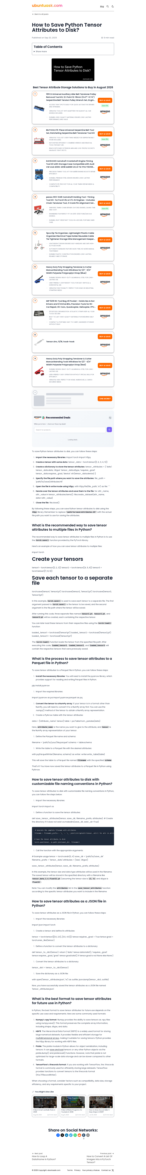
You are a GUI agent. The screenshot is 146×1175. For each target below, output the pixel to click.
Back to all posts (41, 14)
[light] (112, 6)
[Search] (107, 6)
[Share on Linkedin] (66, 1135)
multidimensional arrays (47, 1038)
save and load (56, 1049)
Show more (41, 51)
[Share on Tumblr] (83, 1135)
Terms (70, 1170)
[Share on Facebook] (58, 1135)
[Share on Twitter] (62, 1135)
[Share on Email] (88, 1135)
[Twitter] (112, 1170)
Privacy (77, 1170)
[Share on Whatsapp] (75, 1135)
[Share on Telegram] (71, 1135)
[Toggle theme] (110, 417)
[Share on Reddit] (79, 1135)
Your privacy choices (91, 1170)
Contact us (106, 1170)
